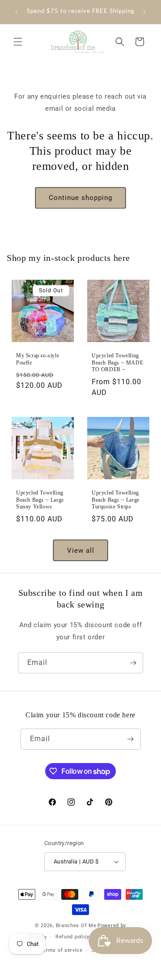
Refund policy (72, 937)
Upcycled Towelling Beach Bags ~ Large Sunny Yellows (40, 500)
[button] (18, 42)
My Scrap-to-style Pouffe (37, 359)
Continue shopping (80, 198)
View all (80, 551)
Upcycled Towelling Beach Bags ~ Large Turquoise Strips (116, 500)
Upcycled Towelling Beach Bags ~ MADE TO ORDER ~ (117, 362)
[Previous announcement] (16, 12)
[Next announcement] (144, 12)
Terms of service (61, 950)
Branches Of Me (76, 925)
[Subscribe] (133, 662)
